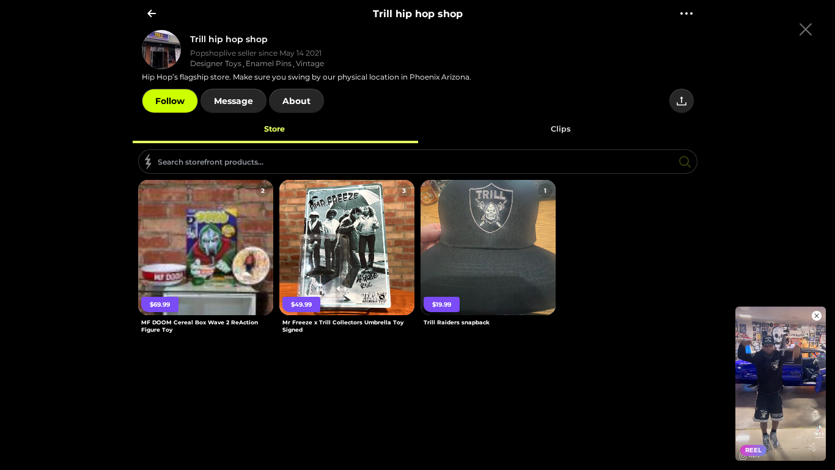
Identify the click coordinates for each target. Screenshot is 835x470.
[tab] (275, 128)
